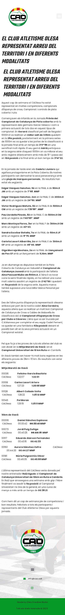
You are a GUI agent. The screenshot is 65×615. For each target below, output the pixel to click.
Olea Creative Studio (37, 602)
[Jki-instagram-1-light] (32, 587)
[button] (59, 16)
